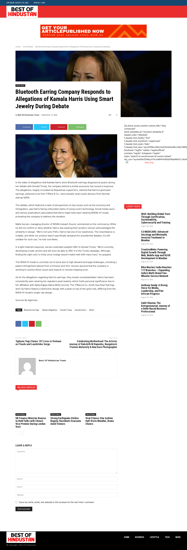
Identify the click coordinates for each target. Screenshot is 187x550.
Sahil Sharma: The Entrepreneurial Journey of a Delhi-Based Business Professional (155, 307)
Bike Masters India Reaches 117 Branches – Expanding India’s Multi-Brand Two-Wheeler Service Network (156, 271)
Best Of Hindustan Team (28, 115)
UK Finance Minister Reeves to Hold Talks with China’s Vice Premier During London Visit (30, 422)
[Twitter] (179, 11)
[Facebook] (170, 11)
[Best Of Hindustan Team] (27, 366)
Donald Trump (66, 310)
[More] (90, 127)
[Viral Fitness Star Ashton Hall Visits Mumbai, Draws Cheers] (101, 404)
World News (28, 46)
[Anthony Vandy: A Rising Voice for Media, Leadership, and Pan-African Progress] (131, 289)
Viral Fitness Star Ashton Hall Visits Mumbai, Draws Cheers (99, 421)
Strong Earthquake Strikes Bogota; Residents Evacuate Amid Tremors (65, 421)
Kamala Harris (80, 310)
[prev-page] (17, 433)
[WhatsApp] (38, 324)
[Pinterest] (32, 324)
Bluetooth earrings (31, 310)
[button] (178, 3)
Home (18, 46)
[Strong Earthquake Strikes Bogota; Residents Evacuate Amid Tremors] (66, 404)
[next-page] (22, 433)
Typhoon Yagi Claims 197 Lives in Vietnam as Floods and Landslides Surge (38, 343)
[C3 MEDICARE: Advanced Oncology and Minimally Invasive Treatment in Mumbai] (131, 235)
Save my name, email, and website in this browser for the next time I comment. (56, 502)
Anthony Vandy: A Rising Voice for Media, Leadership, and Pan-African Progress (154, 289)
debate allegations (49, 310)
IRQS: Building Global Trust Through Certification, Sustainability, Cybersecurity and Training (155, 218)
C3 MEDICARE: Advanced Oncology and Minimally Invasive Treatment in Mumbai (154, 236)
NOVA (91, 310)
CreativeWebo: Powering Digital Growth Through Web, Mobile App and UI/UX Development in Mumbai (155, 254)
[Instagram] (174, 11)
